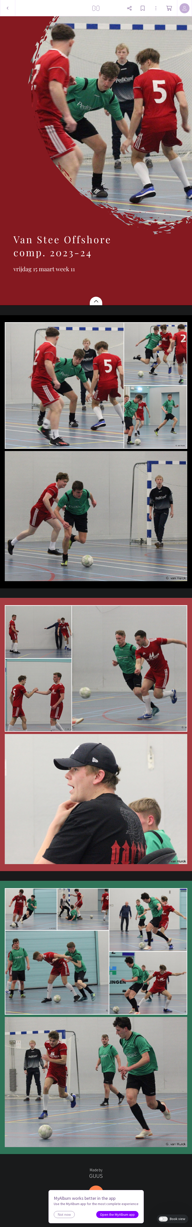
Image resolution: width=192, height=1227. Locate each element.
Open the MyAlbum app (117, 1214)
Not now (64, 1215)
